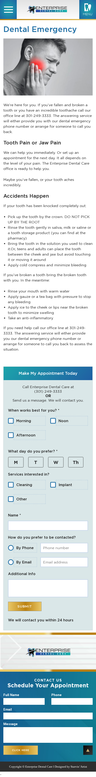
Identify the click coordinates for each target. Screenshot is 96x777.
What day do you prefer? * (33, 451)
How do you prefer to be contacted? (42, 537)
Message (10, 724)
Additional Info (21, 574)
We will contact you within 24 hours (40, 620)
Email (7, 709)
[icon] (8, 9)
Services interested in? (28, 474)
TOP (88, 750)
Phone (56, 695)
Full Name (11, 695)
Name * (14, 515)
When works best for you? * (33, 410)
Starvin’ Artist (79, 766)
